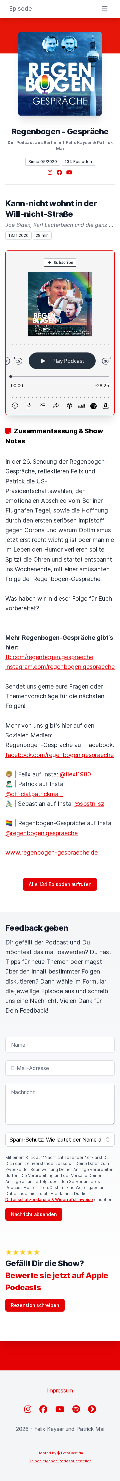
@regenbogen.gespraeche (41, 833)
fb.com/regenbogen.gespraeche (49, 656)
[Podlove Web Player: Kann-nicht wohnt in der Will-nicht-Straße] (60, 333)
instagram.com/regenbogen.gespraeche (60, 666)
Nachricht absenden (34, 1214)
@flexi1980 (75, 774)
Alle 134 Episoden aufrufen (60, 884)
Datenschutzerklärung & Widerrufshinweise (49, 1199)
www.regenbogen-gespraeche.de (51, 852)
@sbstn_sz (89, 803)
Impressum (60, 1390)
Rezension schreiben (35, 1305)
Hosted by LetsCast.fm (60, 1453)
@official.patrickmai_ (34, 793)
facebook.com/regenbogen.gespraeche (59, 754)
